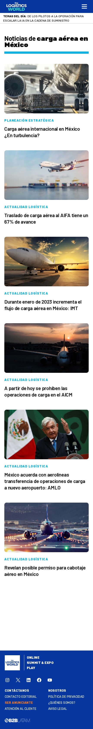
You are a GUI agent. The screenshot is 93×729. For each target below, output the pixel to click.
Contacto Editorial (21, 697)
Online (33, 658)
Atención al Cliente (21, 709)
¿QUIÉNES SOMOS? (61, 703)
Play (31, 668)
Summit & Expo (40, 663)
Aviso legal (57, 709)
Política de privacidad (66, 697)
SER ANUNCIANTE (19, 703)
